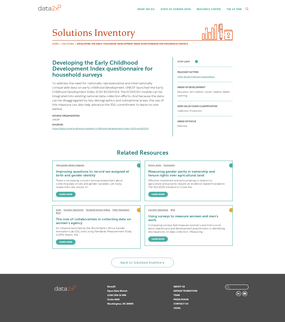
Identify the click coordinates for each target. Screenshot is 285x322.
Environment (169, 165)
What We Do (146, 9)
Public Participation (120, 210)
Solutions (68, 44)
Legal (177, 308)
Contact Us (181, 303)
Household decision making (98, 210)
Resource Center (209, 9)
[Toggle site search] (247, 9)
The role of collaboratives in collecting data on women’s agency (93, 221)
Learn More (65, 194)
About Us (179, 286)
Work (58, 213)
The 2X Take (234, 9)
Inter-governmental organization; (196, 76)
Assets (58, 210)
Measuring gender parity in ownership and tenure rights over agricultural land (181, 173)
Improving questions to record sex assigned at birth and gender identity (92, 173)
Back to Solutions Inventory (142, 262)
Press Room (181, 299)
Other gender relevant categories (70, 165)
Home (55, 44)
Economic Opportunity (73, 210)
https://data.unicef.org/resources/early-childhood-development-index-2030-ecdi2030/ (100, 128)
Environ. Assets (154, 165)
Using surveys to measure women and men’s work (183, 218)
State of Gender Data (176, 9)
